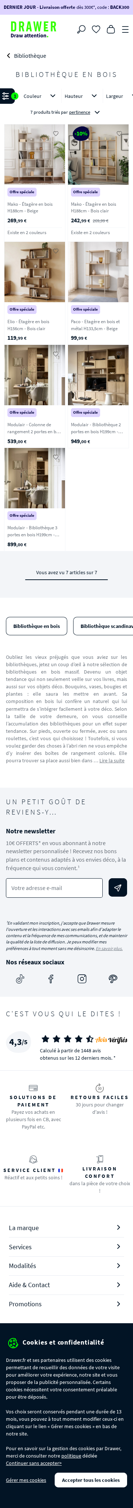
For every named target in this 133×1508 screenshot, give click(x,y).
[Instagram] (82, 979)
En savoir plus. (109, 948)
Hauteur (74, 96)
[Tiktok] (20, 979)
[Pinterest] (113, 979)
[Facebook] (51, 979)
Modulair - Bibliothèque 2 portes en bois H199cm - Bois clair (96, 431)
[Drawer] (33, 29)
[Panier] (110, 28)
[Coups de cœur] (96, 28)
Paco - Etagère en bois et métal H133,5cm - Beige (95, 325)
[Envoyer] (118, 887)
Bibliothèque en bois (36, 626)
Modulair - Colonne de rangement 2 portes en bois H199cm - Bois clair (34, 431)
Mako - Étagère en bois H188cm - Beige (29, 207)
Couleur (32, 96)
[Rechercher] (81, 29)
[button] (66, 104)
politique (71, 1455)
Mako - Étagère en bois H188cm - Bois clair (93, 207)
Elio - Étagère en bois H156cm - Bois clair (28, 325)
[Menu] (125, 28)
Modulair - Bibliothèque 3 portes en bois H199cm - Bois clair (32, 534)
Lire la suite (112, 760)
